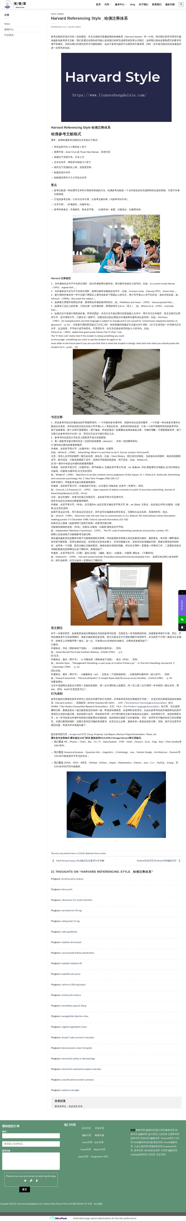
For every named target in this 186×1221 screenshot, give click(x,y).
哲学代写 (135, 1138)
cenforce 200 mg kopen (73, 984)
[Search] (181, 4)
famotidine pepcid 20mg (73, 1006)
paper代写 (83, 1156)
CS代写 (151, 1154)
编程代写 (86, 1135)
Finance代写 (167, 1138)
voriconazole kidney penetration (77, 953)
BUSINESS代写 (152, 1150)
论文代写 (86, 1128)
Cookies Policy (49, 1204)
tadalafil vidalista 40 (71, 963)
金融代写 (142, 1134)
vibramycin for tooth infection (76, 900)
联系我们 (157, 4)
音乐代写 (158, 1142)
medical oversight (70, 1090)
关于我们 (143, 4)
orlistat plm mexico (71, 995)
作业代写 (99, 1128)
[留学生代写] (18, 4)
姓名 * (5, 1131)
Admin (78, 27)
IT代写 (164, 1150)
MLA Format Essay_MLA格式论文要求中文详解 (80, 861)
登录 (80, 1106)
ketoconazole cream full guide (76, 1048)
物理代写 (150, 1130)
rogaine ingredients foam (74, 1027)
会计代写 (152, 1134)
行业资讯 (9, 35)
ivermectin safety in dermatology (78, 1058)
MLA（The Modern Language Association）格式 (141, 706)
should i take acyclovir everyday (77, 1037)
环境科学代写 (155, 1146)
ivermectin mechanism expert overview (81, 1069)
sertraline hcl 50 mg (71, 910)
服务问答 (170, 4)
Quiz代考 (99, 1142)
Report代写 (99, 1149)
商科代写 (140, 1130)
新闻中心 (9, 29)
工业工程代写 (141, 1146)
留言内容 (6, 1151)
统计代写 (160, 1130)
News (7, 24)
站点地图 (98, 1204)
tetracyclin (66, 889)
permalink (102, 853)
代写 (106, 4)
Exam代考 (87, 1142)
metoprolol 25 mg (70, 921)
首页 (98, 4)
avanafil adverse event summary (77, 1080)
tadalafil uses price (70, 974)
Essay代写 (86, 1149)
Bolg (132, 4)
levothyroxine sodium (72, 879)
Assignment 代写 (99, 1156)
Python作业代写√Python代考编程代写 (157, 861)
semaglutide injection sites (74, 1016)
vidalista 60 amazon (71, 942)
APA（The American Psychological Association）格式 (145, 703)
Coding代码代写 (138, 1154)
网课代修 (99, 1135)
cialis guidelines (69, 932)
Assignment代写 (78, 734)
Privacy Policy (62, 1204)
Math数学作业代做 (143, 1142)
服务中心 (119, 4)
